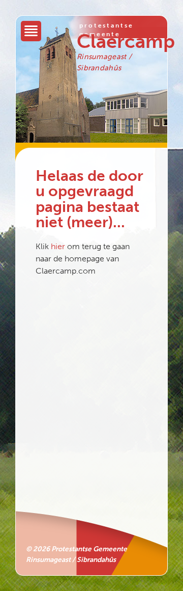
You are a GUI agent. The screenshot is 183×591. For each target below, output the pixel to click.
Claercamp (126, 41)
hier (58, 246)
